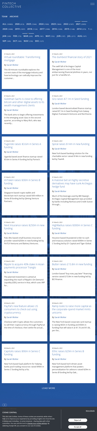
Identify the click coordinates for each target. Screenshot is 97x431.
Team (4, 16)
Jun (61, 36)
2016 (57, 29)
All (8, 24)
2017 (45, 29)
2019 (20, 29)
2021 (81, 24)
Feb (17, 36)
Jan (7, 36)
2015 (69, 29)
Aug (82, 36)
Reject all (77, 420)
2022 (69, 24)
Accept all (77, 427)
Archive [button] (14, 16)
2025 (31, 24)
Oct (17, 41)
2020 (8, 29)
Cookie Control (9, 412)
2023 (56, 24)
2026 (19, 24)
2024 (44, 24)
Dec (39, 41)
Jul (71, 36)
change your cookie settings (37, 423)
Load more (48, 388)
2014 (81, 29)
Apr (39, 36)
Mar (28, 36)
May (50, 36)
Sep (7, 41)
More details (90, 411)
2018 (32, 29)
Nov (28, 41)
